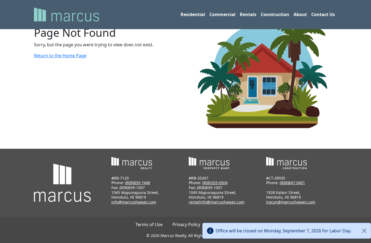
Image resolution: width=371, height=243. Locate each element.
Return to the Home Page (60, 56)
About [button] (300, 14)
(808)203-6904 (215, 182)
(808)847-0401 (292, 182)
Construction (275, 14)
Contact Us (323, 14)
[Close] (364, 230)
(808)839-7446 (137, 182)
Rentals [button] (248, 14)
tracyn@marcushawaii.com (290, 202)
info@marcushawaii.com (133, 202)
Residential (193, 14)
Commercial (222, 14)
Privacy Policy (186, 224)
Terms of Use (149, 224)
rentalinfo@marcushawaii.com (216, 202)
